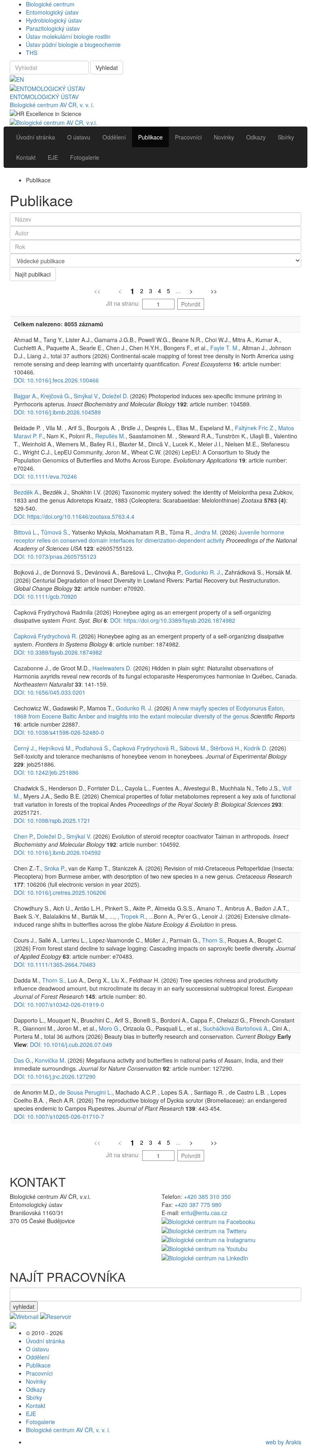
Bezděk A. (27, 492)
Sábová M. (193, 748)
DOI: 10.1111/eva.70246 (45, 476)
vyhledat (23, 1306)
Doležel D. (115, 396)
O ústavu (37, 1349)
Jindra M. (206, 532)
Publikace (38, 1365)
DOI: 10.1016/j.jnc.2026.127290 (55, 1076)
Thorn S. (213, 940)
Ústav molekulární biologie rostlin (68, 36)
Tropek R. (133, 916)
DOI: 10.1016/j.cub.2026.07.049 (71, 1044)
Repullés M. (110, 436)
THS (31, 53)
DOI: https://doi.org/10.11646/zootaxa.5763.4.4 (74, 516)
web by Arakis (283, 1442)
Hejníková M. (55, 748)
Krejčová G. (55, 396)
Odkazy (35, 1389)
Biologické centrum (50, 4)
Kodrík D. (256, 748)
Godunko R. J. (203, 572)
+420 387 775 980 (198, 1205)
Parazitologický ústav (53, 28)
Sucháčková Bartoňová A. (236, 1028)
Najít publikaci (33, 274)
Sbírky (34, 1397)
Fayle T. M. (224, 348)
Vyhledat (107, 67)
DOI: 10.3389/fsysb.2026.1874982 (58, 652)
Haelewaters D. (112, 668)
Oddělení (37, 1357)
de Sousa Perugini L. (85, 1092)
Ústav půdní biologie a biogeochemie (73, 44)
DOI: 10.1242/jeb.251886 (46, 772)
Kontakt (35, 1405)
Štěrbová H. (225, 748)
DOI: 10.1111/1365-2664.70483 (55, 964)
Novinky (36, 1381)
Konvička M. (50, 1060)
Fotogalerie (40, 1422)
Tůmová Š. (54, 532)
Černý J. (24, 748)
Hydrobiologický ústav (54, 20)
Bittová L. (26, 532)
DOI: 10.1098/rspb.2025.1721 (52, 820)
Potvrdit (190, 304)
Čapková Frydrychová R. (45, 636)
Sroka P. (54, 868)
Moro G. (109, 1028)
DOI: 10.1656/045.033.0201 (49, 692)
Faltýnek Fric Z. (255, 428)
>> (214, 291)
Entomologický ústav (52, 12)
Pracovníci (39, 1373)
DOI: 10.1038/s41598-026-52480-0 (59, 732)
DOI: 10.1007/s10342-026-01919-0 (59, 1004)
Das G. (23, 1060)
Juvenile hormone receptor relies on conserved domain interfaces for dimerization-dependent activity (149, 536)
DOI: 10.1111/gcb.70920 (45, 596)
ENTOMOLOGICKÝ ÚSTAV (44, 97)
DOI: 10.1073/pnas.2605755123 (55, 556)
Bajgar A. (25, 396)
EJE (31, 1414)
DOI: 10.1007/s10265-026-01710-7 (59, 1116)
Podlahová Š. (92, 748)
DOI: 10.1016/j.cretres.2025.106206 (60, 892)
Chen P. (24, 836)
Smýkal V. (86, 396)
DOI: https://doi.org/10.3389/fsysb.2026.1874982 (172, 620)
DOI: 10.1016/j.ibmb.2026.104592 (57, 852)
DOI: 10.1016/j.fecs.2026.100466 (56, 380)
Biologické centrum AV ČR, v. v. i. (52, 105)
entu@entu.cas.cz (204, 1213)
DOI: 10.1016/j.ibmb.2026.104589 (57, 412)
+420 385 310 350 (207, 1196)
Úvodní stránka (45, 1341)
